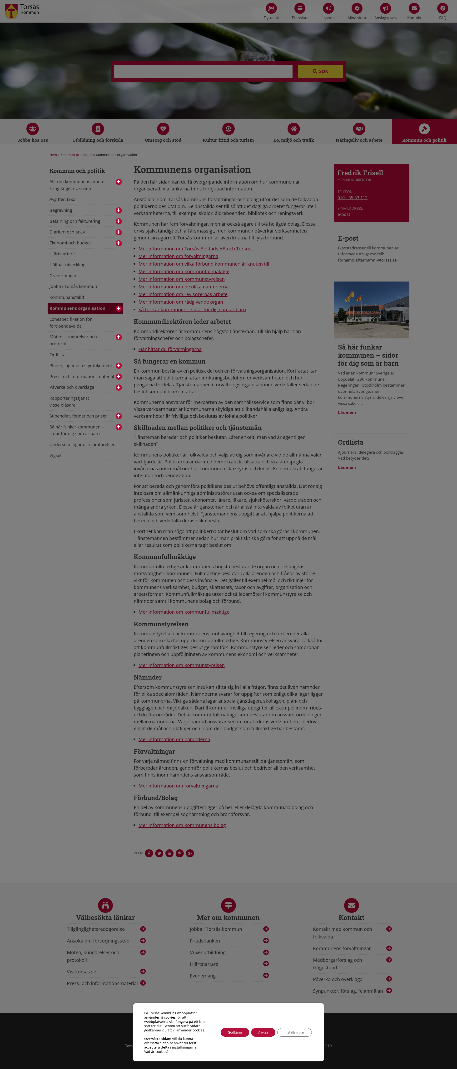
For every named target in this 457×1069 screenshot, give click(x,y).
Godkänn (235, 1032)
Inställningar (294, 1032)
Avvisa (263, 1032)
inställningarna (184, 1047)
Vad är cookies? (156, 1052)
